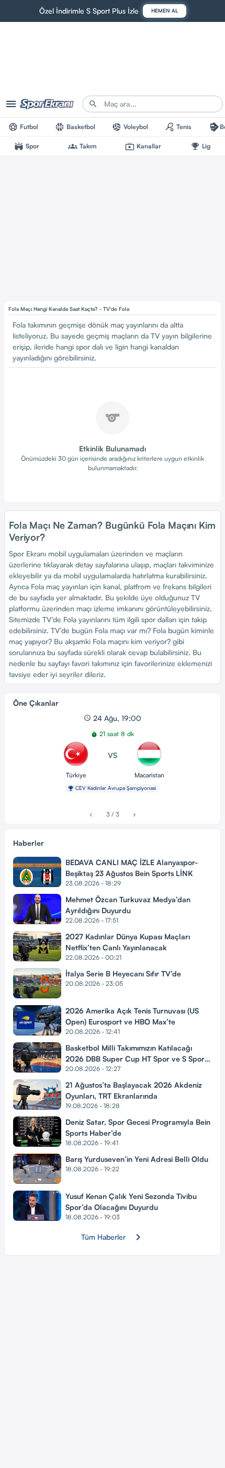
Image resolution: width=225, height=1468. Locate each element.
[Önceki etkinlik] (91, 815)
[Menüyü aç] (11, 104)
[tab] (23, 127)
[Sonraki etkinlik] (134, 815)
